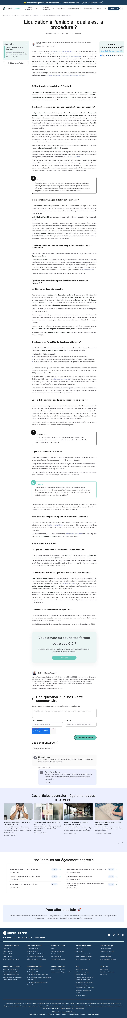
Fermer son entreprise (82, 985)
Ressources (88, 8)
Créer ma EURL (7, 956)
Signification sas (53, 918)
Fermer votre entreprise (21, 15)
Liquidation (35, 15)
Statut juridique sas (110, 916)
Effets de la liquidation (13, 57)
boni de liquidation (67, 584)
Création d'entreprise (29, 8)
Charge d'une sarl (55, 916)
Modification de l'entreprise (84, 982)
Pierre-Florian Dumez (48, 46)
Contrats (60, 8)
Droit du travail (31, 980)
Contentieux (31, 985)
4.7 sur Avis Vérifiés (38, 937)
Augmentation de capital (10, 972)
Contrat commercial (57, 951)
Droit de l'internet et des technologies (39, 977)
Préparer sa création (82, 969)
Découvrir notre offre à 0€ (92, 3)
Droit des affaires (32, 969)
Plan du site (103, 974)
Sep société (88, 918)
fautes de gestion (74, 157)
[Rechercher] (105, 8)
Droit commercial (32, 972)
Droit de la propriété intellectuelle (37, 974)
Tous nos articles (81, 995)
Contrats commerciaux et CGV (85, 977)
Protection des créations (83, 990)
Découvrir (64, 658)
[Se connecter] (122, 8)
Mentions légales (93, 1014)
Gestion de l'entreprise (83, 980)
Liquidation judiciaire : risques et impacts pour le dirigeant (67, 75)
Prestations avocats (34, 966)
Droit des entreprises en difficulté (37, 982)
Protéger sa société (34, 946)
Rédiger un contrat (58, 946)
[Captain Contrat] (11, 8)
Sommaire (9, 44)
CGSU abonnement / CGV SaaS (76, 1014)
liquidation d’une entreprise (62, 51)
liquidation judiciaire (87, 270)
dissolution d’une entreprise (70, 56)
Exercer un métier (81, 974)
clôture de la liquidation (74, 534)
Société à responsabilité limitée (71, 918)
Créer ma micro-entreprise (11, 959)
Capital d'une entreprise (71, 916)
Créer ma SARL (7, 954)
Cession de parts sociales (11, 974)
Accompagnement (73, 8)
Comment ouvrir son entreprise (20, 916)
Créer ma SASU (7, 951)
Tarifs (99, 8)
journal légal (66, 388)
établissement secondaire (62, 379)
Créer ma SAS (7, 948)
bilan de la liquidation (56, 525)
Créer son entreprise (82, 972)
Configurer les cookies (53, 1014)
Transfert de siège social (11, 969)
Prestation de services (58, 954)
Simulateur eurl (40, 918)
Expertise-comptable (58, 969)
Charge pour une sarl (39, 916)
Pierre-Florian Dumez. (45, 688)
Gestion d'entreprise (46, 8)
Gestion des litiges (107, 946)
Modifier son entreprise (11, 966)
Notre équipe (104, 969)
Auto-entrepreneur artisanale (91, 916)
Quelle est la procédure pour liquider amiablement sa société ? (16, 53)
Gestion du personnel (83, 946)
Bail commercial (56, 956)
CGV (52, 948)
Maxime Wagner (47, 42)
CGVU (64, 1014)
